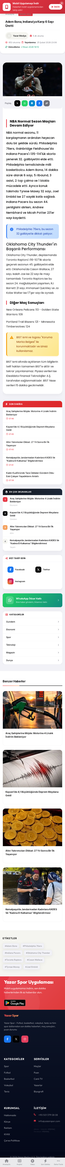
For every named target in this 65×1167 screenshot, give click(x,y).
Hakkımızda (10, 1115)
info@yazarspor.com (49, 1121)
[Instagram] (24, 1039)
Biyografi (38, 1091)
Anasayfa (9, 14)
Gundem (10, 621)
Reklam (8, 1127)
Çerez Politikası (12, 1140)
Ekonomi (10, 629)
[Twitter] (16, 1039)
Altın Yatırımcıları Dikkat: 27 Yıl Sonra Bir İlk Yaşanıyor (27, 444)
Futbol (7, 1072)
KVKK (7, 1134)
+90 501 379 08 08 (48, 1114)
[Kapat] (62, 3)
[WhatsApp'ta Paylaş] (25, 103)
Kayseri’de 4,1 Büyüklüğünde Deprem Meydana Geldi (30, 428)
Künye (7, 1121)
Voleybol (8, 1085)
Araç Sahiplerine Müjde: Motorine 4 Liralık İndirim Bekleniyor (31, 413)
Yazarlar (38, 1085)
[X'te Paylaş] (17, 103)
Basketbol (9, 1078)
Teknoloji (10, 644)
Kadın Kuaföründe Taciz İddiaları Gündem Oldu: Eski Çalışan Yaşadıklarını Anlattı (30, 475)
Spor (8, 637)
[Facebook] (7, 1039)
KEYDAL (51, 1129)
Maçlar (37, 1066)
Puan (36, 1072)
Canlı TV (38, 1078)
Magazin (10, 652)
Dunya (9, 660)
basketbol (25, 14)
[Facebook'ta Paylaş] (39, 103)
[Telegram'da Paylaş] (32, 103)
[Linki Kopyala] (47, 103)
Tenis (6, 1091)
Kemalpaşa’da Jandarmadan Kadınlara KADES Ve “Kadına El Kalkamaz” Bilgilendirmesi (30, 459)
